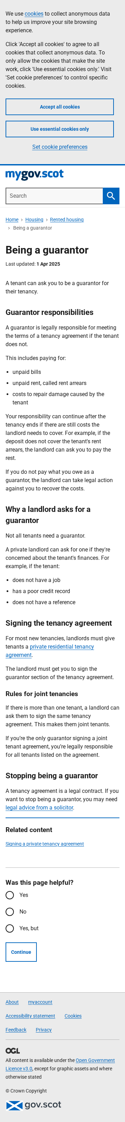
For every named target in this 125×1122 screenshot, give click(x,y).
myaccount (40, 1002)
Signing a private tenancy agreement (45, 844)
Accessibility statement (30, 1016)
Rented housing (67, 219)
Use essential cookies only (60, 129)
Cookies (73, 1016)
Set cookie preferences (60, 147)
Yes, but (29, 928)
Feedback (16, 1030)
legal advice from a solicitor (39, 807)
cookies (34, 13)
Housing (34, 219)
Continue (21, 952)
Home (12, 219)
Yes (23, 895)
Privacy (44, 1030)
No (22, 911)
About (12, 1002)
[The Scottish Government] (33, 1105)
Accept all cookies (60, 107)
